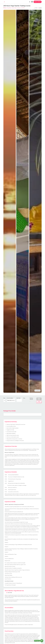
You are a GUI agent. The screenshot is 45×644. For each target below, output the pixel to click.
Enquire (40, 7)
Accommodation (10, 398)
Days (4, 398)
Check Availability (39, 402)
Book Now (39, 399)
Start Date (18, 398)
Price (24, 398)
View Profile (10, 592)
